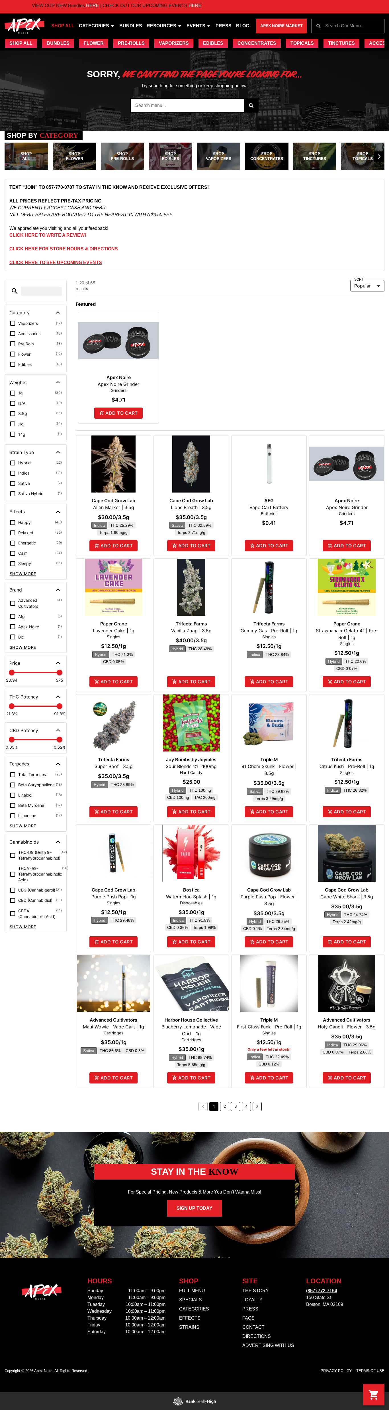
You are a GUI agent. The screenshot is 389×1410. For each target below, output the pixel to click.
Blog (242, 25)
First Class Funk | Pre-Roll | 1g (269, 1027)
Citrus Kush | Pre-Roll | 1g (347, 766)
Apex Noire (119, 377)
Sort (359, 279)
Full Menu (192, 1290)
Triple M (269, 759)
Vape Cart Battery (268, 507)
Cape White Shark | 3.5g (346, 897)
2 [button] (225, 1106)
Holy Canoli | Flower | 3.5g (347, 1027)
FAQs (248, 1318)
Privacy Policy (336, 1371)
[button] (10, 156)
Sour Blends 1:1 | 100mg (191, 766)
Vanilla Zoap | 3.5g (191, 630)
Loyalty (252, 1299)
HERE (56, 5)
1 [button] (214, 1106)
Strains (189, 1327)
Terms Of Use (370, 1371)
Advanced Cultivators (113, 1020)
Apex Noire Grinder (118, 384)
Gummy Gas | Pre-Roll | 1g (269, 630)
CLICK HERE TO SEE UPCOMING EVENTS (55, 262)
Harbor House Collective (191, 1020)
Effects (189, 1318)
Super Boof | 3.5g (114, 766)
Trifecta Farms (191, 624)
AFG (269, 500)
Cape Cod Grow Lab (113, 500)
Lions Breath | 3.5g (191, 507)
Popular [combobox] (362, 286)
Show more (23, 573)
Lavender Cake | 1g (113, 630)
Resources (161, 25)
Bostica (191, 890)
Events (196, 25)
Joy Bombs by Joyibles (191, 759)
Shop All (62, 25)
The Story (255, 1290)
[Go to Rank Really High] (194, 1401)
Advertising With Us (268, 1345)
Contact (253, 1327)
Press (224, 25)
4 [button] (246, 1106)
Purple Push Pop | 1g (113, 897)
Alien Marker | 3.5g (113, 507)
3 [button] (235, 1106)
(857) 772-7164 (321, 1290)
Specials (190, 1299)
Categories (94, 25)
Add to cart (121, 413)
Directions (256, 1336)
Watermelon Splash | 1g (191, 897)
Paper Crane (113, 624)
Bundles (130, 25)
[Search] (251, 105)
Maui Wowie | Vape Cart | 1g (113, 1027)
